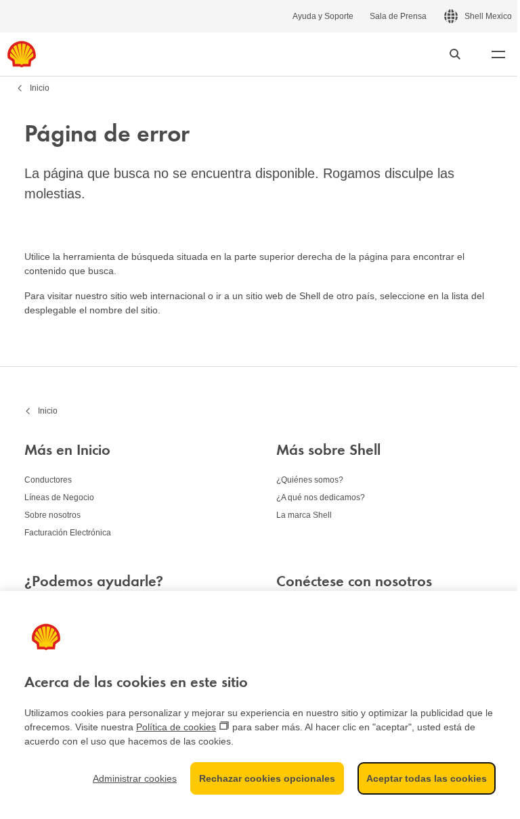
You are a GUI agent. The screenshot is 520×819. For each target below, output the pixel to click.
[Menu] (498, 54)
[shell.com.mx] (21, 54)
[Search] (455, 54)
